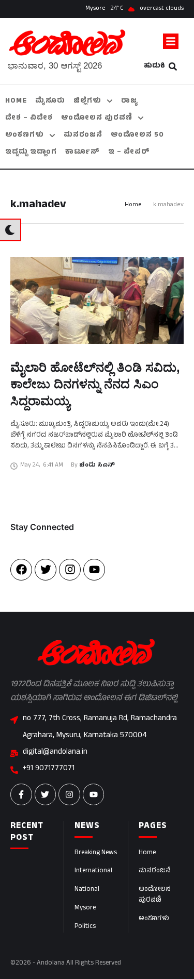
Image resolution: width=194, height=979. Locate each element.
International (93, 871)
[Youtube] (94, 569)
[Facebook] (21, 569)
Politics (85, 927)
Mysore (85, 908)
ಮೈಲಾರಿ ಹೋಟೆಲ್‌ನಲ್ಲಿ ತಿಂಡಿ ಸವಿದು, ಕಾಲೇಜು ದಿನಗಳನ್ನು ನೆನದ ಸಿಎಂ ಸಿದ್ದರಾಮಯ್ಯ (95, 384)
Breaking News (95, 853)
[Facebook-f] (21, 794)
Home (133, 205)
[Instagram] (70, 569)
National (86, 889)
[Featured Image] (97, 300)
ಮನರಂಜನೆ (155, 871)
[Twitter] (45, 569)
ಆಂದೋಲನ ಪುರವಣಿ (155, 895)
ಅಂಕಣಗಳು (154, 919)
